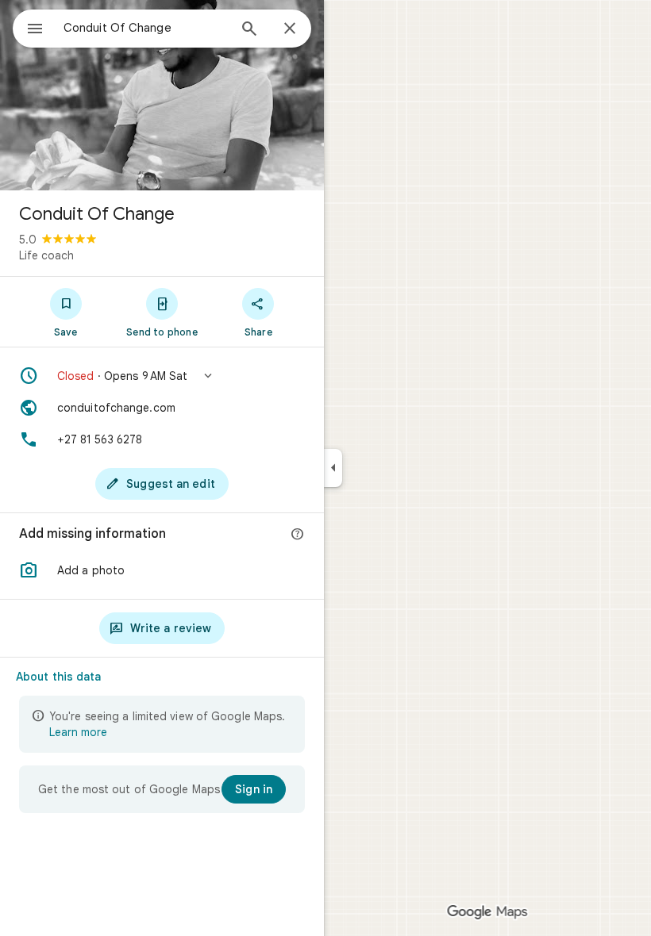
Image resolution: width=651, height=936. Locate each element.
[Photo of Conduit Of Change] (162, 95)
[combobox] (145, 27)
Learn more (78, 732)
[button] (162, 376)
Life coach (46, 255)
